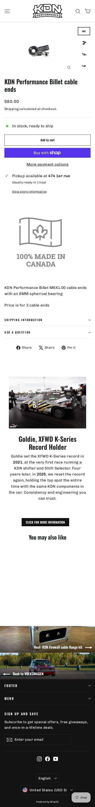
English (44, 778)
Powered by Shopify (47, 802)
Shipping (11, 109)
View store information (29, 191)
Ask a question (17, 332)
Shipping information (23, 320)
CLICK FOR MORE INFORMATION (45, 522)
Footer (11, 685)
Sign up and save (21, 713)
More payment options (48, 164)
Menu (9, 698)
